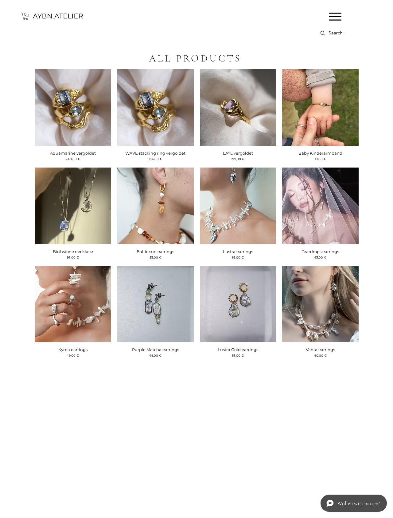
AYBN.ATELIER (58, 16)
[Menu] (335, 16)
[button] (25, 16)
